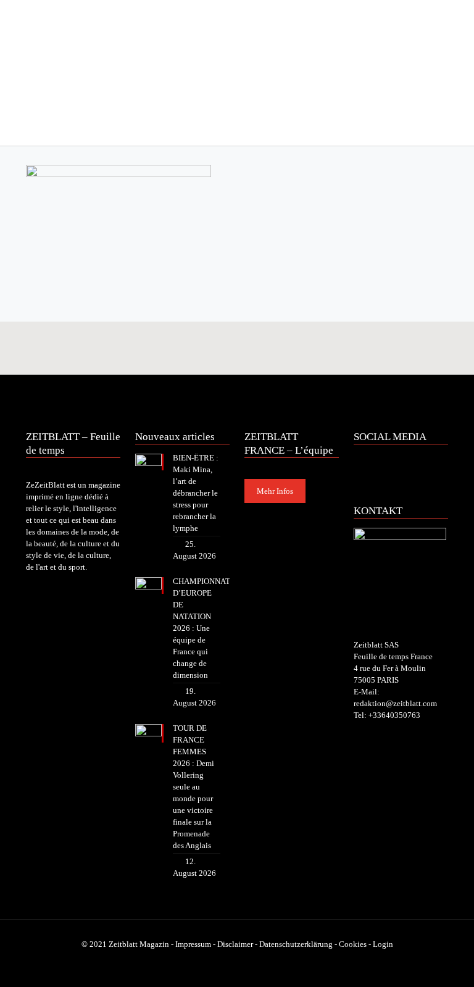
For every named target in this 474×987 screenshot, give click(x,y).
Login (383, 944)
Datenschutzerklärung (296, 944)
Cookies (353, 944)
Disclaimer (235, 944)
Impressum (193, 944)
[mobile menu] (36, 128)
